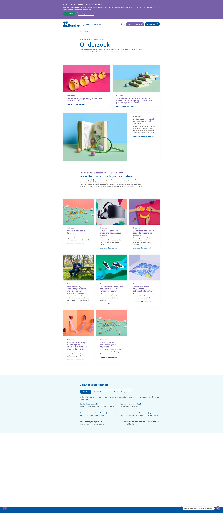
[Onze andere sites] (78, 26)
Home (81, 31)
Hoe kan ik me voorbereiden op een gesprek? (137, 413)
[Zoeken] (121, 24)
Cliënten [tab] (85, 392)
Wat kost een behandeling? (130, 404)
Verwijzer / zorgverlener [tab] (123, 392)
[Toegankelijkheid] (5, 509)
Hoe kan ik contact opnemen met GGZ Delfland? (138, 422)
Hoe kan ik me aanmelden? (90, 404)
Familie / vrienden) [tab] (101, 392)
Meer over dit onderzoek (76, 104)
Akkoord (70, 13)
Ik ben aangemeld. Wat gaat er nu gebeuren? (96, 413)
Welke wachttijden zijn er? (89, 422)
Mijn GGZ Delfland (134, 24)
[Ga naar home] (69, 24)
